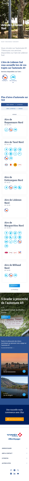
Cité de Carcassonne (9, 372)
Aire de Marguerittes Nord (14, 224)
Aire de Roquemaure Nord (13, 121)
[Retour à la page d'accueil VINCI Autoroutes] (5, 3)
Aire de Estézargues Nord (13, 179)
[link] (11, 470)
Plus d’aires (14, 285)
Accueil (2, 41)
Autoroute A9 (15, 41)
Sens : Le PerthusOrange (14, 108)
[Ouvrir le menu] (26, 3)
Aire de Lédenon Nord (12, 201)
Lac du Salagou (8, 395)
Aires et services (8, 41)
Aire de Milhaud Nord (12, 267)
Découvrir (5, 317)
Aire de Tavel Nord (14, 142)
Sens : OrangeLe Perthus (14, 104)
